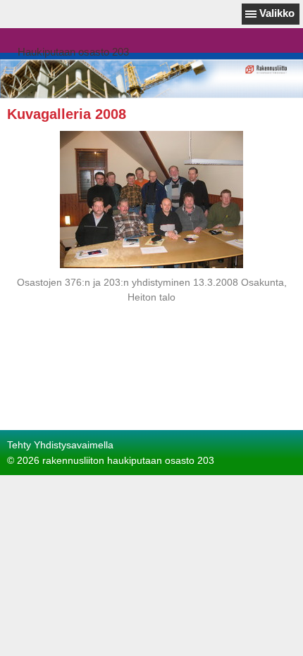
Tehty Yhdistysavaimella (60, 444)
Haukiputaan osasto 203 (73, 52)
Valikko (277, 13)
